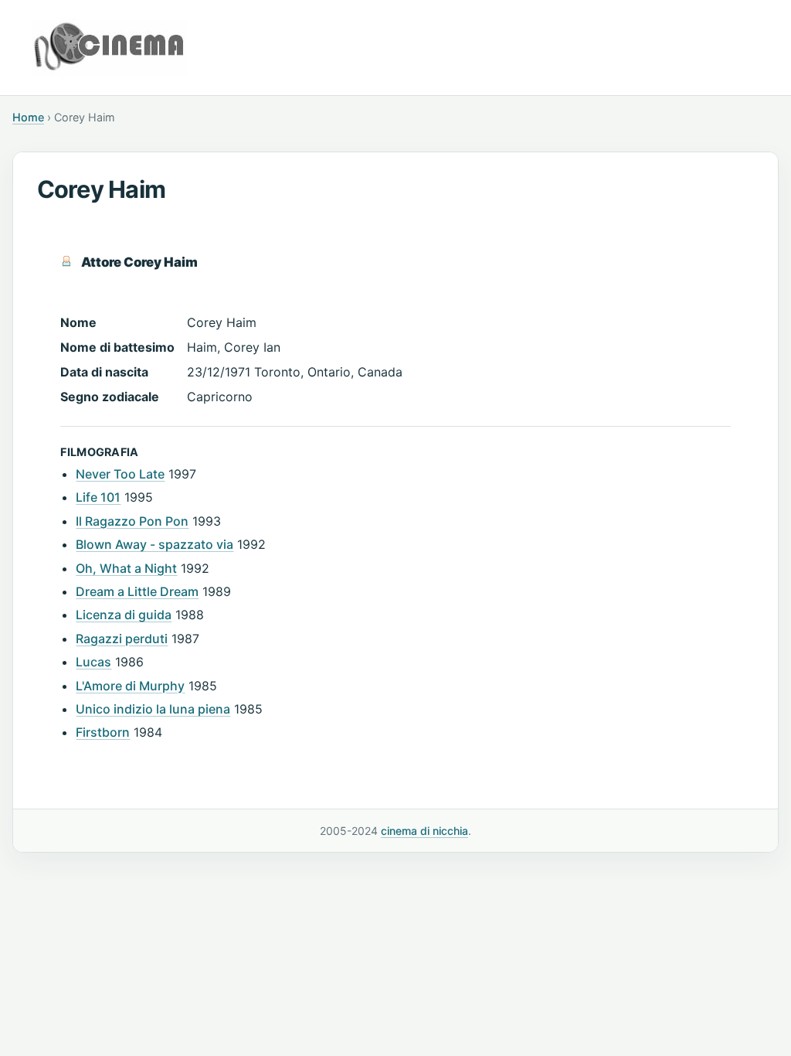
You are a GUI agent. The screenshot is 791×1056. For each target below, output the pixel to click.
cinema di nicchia (424, 830)
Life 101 (98, 497)
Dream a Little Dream (137, 591)
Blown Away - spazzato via (154, 544)
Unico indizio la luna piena (153, 709)
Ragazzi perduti (122, 638)
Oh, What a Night (126, 568)
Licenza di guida (123, 614)
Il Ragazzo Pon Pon (132, 521)
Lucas (93, 661)
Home (28, 117)
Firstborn (103, 732)
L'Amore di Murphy (130, 685)
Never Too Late (120, 474)
